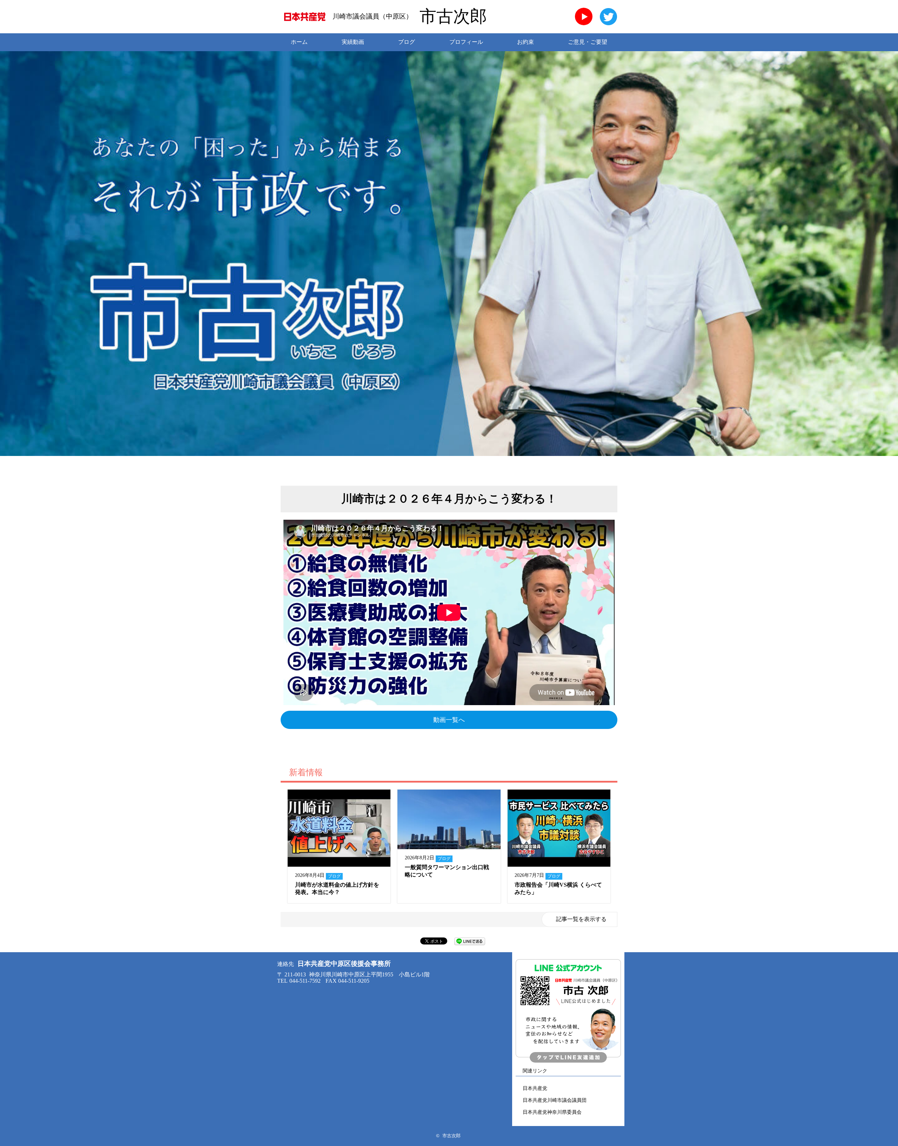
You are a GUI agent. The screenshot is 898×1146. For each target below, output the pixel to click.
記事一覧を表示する (581, 919)
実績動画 (353, 42)
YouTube (583, 16)
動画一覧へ (449, 719)
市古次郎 (453, 16)
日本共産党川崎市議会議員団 (555, 1100)
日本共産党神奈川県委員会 (552, 1112)
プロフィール (466, 42)
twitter (608, 16)
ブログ (406, 42)
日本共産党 (535, 1088)
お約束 (525, 42)
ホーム (299, 42)
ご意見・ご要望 (587, 42)
